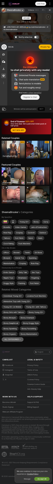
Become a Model (9, 402)
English (40, 352)
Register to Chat (30, 97)
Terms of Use (32, 370)
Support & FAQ (33, 402)
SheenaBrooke (10, 212)
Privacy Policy (32, 365)
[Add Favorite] (4, 47)
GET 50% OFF (18, 130)
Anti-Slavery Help (34, 389)
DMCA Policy (32, 375)
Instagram (9, 370)
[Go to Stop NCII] (18, 454)
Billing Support (33, 407)
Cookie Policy (32, 474)
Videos (33, 10)
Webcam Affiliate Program (12, 412)
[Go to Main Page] (16, 4)
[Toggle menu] (3, 3)
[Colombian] (5, 222)
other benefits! (34, 93)
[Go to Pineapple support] (4, 454)
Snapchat (9, 375)
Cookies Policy (33, 380)
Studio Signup (8, 407)
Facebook (9, 365)
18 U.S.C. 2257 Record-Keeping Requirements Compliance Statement (24, 464)
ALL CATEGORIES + (12, 339)
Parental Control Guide (36, 384)
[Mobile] (13, 222)
